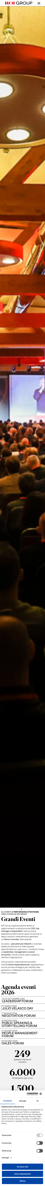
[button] (39, 3)
